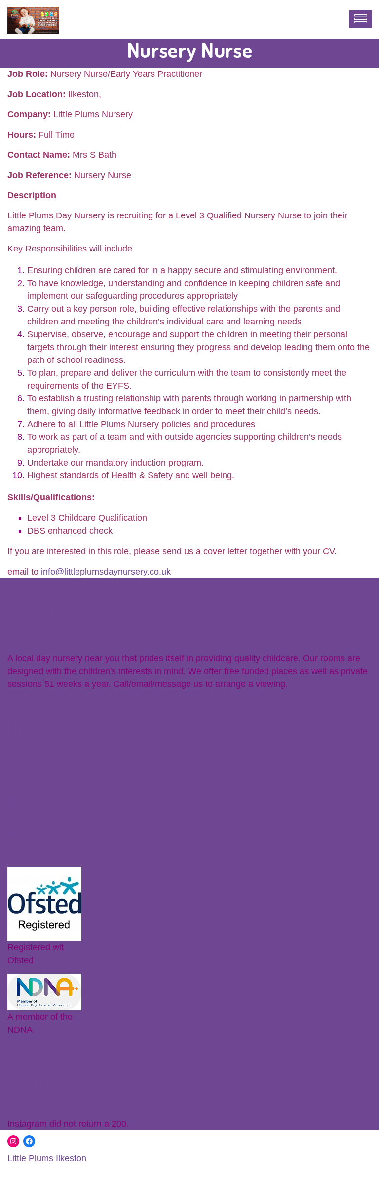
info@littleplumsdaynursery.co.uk (106, 571)
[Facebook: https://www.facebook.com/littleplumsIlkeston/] (29, 1141)
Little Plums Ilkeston (46, 1158)
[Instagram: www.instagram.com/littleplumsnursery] (13, 1141)
